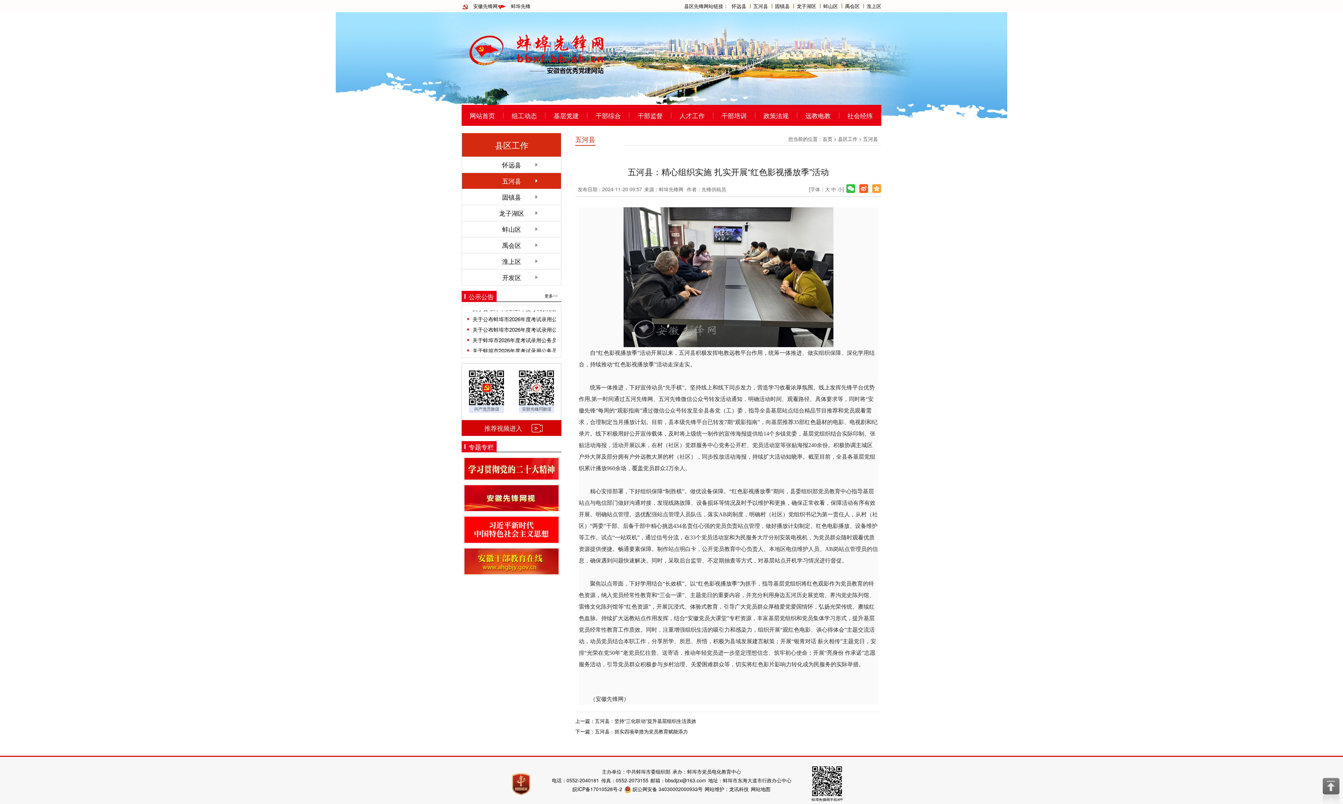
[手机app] (827, 782)
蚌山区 (830, 5)
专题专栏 (481, 446)
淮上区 (874, 5)
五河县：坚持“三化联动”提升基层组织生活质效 (645, 720)
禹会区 (852, 5)
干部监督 (650, 115)
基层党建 (566, 115)
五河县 (760, 5)
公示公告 (481, 296)
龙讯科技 (739, 788)
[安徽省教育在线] (511, 561)
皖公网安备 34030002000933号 (667, 788)
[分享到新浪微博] (863, 188)
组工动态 (524, 115)
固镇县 (782, 5)
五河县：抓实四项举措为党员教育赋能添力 (641, 731)
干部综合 (608, 115)
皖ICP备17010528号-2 (597, 788)
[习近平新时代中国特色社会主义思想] (511, 530)
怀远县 (739, 5)
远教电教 (818, 115)
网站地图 (760, 788)
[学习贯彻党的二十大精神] (511, 469)
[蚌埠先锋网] (537, 52)
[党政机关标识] (521, 783)
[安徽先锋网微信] (536, 390)
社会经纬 (860, 115)
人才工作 (692, 115)
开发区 (511, 277)
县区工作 (848, 138)
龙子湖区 (806, 5)
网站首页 (482, 115)
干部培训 (734, 115)
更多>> (551, 296)
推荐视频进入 (503, 427)
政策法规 (776, 115)
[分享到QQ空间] (876, 188)
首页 (827, 138)
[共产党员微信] (486, 390)
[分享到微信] (850, 188)
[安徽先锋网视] (511, 498)
